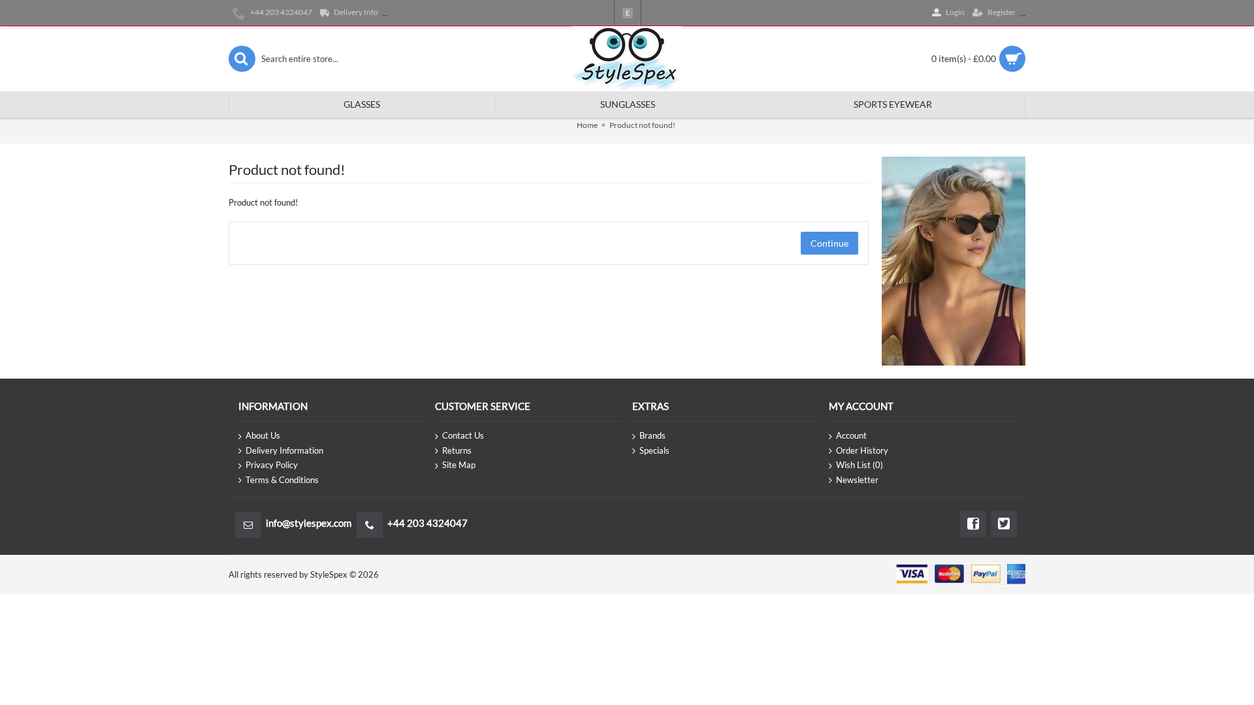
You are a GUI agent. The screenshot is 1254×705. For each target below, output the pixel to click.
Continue (829, 243)
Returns (457, 450)
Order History (862, 450)
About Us (263, 435)
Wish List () (859, 465)
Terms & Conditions (282, 480)
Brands (652, 435)
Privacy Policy (272, 465)
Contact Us (463, 435)
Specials (654, 450)
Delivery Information (284, 450)
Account (851, 435)
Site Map (458, 465)
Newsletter (857, 480)
